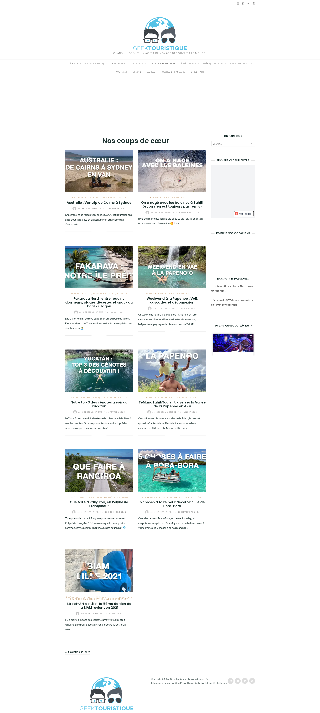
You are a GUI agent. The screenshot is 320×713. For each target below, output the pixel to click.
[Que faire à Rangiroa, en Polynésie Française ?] (99, 470)
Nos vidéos (139, 63)
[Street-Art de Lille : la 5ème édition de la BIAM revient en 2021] (99, 570)
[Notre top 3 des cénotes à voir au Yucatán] (99, 370)
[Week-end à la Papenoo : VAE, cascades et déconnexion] (172, 266)
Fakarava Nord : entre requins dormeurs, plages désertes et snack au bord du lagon (99, 302)
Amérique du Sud (240, 63)
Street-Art (197, 71)
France (122, 597)
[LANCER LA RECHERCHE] (252, 144)
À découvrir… (189, 63)
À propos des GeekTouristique (88, 63)
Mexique (98, 397)
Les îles (151, 71)
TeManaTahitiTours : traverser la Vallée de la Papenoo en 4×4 (172, 404)
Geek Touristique (178, 679)
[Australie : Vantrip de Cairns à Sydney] (99, 170)
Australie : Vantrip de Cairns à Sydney (99, 202)
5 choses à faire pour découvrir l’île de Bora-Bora (172, 504)
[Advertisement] (160, 101)
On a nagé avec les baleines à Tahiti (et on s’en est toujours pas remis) (172, 204)
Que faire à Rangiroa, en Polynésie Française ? (99, 504)
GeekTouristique (90, 208)
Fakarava (75, 294)
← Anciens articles (77, 652)
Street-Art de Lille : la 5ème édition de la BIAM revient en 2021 (99, 605)
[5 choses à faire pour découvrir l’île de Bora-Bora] (172, 470)
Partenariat (119, 63)
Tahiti (190, 198)
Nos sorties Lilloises (101, 599)
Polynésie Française (173, 71)
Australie (122, 71)
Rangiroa (122, 497)
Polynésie (180, 198)
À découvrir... (80, 198)
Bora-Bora (148, 497)
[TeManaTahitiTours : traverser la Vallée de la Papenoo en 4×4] (172, 370)
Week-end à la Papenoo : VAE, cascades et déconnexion (172, 300)
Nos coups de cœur (164, 63)
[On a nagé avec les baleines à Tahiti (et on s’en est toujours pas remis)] (172, 170)
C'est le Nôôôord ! (95, 597)
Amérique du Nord (213, 63)
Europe (137, 71)
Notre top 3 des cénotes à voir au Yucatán (99, 404)
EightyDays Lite (201, 683)
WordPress (180, 683)
